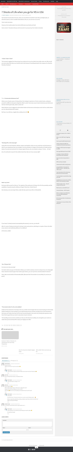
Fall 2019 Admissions (33, 445)
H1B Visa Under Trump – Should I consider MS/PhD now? (62, 184)
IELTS (7, 4)
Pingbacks (14, 360)
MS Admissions (13, 4)
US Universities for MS (65, 57)
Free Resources (46, 1)
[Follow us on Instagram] (31, 449)
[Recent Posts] (60, 130)
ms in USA (18, 325)
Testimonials (27, 4)
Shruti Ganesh (6, 15)
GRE (2, 4)
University (21, 4)
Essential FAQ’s (35, 4)
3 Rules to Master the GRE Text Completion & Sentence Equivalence (63, 144)
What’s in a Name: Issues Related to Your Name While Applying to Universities (63, 194)
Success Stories (34, 1)
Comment (4, 420)
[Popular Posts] (67, 130)
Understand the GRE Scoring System (63, 164)
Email (29, 427)
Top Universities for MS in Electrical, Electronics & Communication (63, 173)
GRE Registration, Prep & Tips (62, 99)
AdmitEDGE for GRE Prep (12, 1)
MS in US (14, 325)
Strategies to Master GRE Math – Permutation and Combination (62, 154)
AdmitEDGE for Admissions (24, 1)
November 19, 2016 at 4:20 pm (15, 363)
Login (57, 1)
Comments (6, 360)
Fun (4, 325)
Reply (5, 368)
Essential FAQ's (5, 7)
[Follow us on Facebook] (29, 449)
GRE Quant (60, 78)
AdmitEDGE (3, 1)
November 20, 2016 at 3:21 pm (13, 375)
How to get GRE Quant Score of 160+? (63, 151)
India (9, 325)
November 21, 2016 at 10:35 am (17, 380)
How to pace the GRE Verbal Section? (63, 141)
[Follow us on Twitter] (34, 449)
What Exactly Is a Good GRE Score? (62, 187)
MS (11, 325)
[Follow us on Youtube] (32, 449)
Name (4, 427)
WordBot (52, 1)
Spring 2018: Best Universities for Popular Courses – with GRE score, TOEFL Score (62, 168)
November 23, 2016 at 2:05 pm (13, 385)
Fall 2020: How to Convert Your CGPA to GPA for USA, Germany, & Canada (63, 180)
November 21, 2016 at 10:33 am (17, 370)
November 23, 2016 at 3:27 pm (17, 394)
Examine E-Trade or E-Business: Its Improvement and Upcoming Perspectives (9, 342)
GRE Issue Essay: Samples (61, 161)
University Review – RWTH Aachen (62, 190)
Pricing (40, 1)
